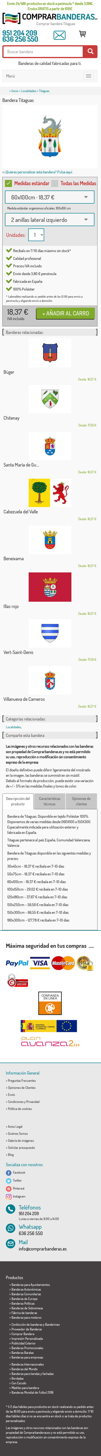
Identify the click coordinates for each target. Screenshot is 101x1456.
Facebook (18, 1172)
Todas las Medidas (78, 183)
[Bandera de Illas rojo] (50, 587)
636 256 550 (20, 38)
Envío (11, 1095)
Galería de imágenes (21, 1140)
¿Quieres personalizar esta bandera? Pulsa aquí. (38, 172)
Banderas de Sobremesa (27, 1308)
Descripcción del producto (18, 801)
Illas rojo (11, 606)
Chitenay (11, 418)
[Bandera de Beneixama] (50, 540)
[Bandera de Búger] (50, 352)
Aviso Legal (15, 1126)
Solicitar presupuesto (21, 1148)
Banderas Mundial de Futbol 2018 (32, 1392)
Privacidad (32, 1102)
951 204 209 (19, 32)
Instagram (18, 1196)
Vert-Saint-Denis (18, 652)
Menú (10, 75)
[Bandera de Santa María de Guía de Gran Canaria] (50, 446)
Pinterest (18, 1188)
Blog (11, 1155)
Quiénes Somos (18, 1133)
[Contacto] (60, 35)
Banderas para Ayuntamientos (31, 1285)
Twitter (17, 1180)
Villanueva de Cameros (24, 699)
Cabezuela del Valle (21, 511)
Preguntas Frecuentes (22, 1081)
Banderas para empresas (27, 1357)
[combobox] (49, 197)
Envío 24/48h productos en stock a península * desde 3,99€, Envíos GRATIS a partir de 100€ (50, 6)
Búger (9, 372)
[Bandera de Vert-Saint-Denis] (50, 633)
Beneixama (14, 558)
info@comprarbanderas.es (43, 1249)
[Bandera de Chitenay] (50, 399)
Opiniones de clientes (81, 801)
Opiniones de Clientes (21, 1088)
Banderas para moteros (26, 1317)
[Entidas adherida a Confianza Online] (50, 1003)
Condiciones (15, 1102)
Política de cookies (20, 1109)
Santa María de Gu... (21, 465)
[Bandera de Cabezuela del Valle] (50, 493)
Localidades (28, 91)
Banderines (52, 1324)
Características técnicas (49, 801)
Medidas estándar (32, 183)
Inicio (15, 91)
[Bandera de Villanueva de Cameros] (50, 680)
